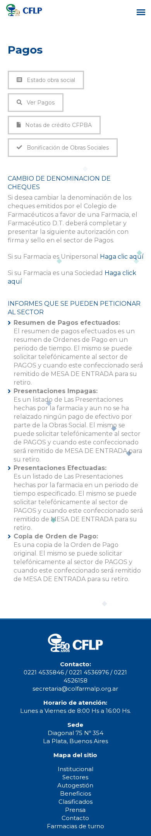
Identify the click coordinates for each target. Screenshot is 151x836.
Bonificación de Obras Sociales (65, 147)
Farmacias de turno (75, 826)
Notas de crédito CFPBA (56, 125)
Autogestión (75, 785)
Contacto (75, 818)
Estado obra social (48, 80)
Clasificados (75, 801)
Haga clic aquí (122, 256)
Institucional (75, 769)
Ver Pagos (38, 102)
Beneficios (75, 793)
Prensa (75, 809)
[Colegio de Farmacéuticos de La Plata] (24, 14)
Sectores (75, 777)
